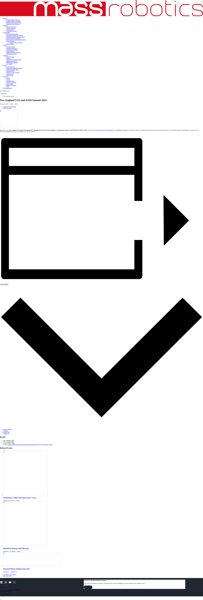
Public (13, 443)
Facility (8, 58)
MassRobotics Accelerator (16, 42)
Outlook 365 (6, 432)
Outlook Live (6, 433)
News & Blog (9, 84)
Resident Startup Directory (13, 24)
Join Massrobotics (7, 88)
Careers (8, 79)
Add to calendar (4, 284)
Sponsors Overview (11, 27)
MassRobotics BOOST (12, 49)
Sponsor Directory (11, 28)
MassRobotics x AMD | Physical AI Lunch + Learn (19, 497)
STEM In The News (11, 54)
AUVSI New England (100, 130)
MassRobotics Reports (12, 62)
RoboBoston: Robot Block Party (14, 68)
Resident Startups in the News (13, 22)
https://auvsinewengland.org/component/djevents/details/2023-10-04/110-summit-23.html (30, 444)
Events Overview (10, 66)
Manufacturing (10, 44)
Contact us (2, 587)
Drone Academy (10, 51)
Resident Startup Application (13, 21)
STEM (5, 45)
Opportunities (6, 32)
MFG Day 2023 (7, 108)
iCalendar (5, 430)
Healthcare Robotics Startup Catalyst (15, 37)
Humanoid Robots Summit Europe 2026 (16, 569)
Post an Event (9, 75)
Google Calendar (7, 429)
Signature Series (10, 71)
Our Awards (9, 64)
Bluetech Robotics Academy (13, 52)
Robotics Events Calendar (12, 72)
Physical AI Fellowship (12, 34)
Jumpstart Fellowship (11, 48)
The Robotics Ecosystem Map (13, 59)
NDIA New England (122, 130)
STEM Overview (10, 47)
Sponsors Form (10, 29)
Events (5, 65)
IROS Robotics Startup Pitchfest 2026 (15, 39)
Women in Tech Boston (9, 106)
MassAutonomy (110, 130)
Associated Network (11, 31)
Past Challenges (10, 41)
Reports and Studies (11, 85)
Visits (7, 86)
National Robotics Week (12, 69)
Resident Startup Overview (13, 19)
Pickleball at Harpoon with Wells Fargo (16, 548)
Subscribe (88, 587)
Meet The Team (10, 57)
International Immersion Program (14, 35)
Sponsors (5, 25)
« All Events (3, 93)
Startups (5, 18)
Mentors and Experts (11, 61)
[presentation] (25, 494)
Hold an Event (10, 74)
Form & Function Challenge (13, 38)
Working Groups (10, 81)
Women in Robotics (11, 82)
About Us (5, 55)
